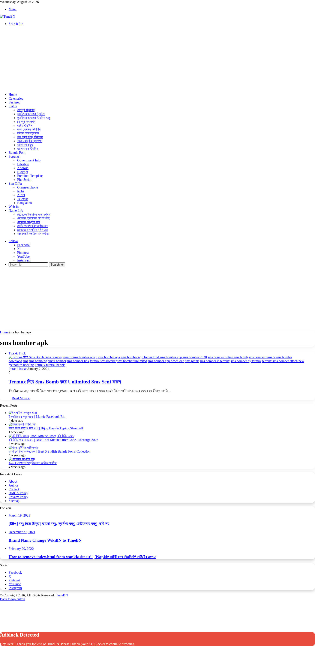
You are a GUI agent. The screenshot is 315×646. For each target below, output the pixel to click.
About (13, 481)
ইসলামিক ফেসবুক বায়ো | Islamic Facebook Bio (37, 416)
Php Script (24, 179)
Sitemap (14, 501)
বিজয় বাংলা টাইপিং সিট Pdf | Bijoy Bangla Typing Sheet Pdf (46, 428)
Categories (16, 98)
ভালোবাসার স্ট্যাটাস (27, 148)
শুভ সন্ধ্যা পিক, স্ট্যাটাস (30, 137)
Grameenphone (27, 187)
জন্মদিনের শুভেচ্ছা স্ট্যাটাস (31, 114)
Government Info (28, 160)
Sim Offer (15, 183)
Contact (14, 489)
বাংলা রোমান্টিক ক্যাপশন (29, 141)
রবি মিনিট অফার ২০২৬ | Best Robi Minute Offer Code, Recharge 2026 (53, 440)
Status (13, 106)
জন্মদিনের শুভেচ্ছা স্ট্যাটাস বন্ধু (33, 118)
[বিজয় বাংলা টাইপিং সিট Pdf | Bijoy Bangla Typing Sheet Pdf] (22, 424)
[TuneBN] (7, 16)
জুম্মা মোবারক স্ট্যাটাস (28, 129)
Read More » (21, 398)
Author (13, 485)
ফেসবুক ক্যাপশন (26, 121)
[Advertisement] (157, 59)
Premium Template (30, 176)
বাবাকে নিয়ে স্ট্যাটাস (28, 133)
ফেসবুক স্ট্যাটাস (25, 110)
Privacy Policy (18, 497)
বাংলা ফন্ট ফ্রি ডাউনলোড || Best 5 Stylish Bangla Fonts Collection (49, 451)
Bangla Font (17, 152)
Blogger (22, 172)
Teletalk (22, 199)
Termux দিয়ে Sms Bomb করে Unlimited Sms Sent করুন (65, 382)
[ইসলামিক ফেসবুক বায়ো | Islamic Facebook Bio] (23, 413)
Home (13, 94)
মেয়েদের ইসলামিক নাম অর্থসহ (33, 218)
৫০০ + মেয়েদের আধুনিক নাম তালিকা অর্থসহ (33, 463)
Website (14, 206)
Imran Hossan (18, 369)
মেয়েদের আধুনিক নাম (28, 222)
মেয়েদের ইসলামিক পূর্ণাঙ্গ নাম (32, 230)
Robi (20, 191)
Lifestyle (23, 164)
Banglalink (24, 203)
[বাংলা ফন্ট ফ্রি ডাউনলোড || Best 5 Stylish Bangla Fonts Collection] (24, 447)
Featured (14, 102)
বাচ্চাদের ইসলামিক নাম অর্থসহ (33, 234)
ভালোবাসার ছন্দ (25, 145)
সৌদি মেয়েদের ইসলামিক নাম (32, 226)
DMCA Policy (18, 493)
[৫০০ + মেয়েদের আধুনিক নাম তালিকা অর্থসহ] (22, 459)
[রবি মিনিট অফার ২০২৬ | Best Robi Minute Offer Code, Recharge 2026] (41, 436)
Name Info (16, 210)
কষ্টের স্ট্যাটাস (24, 125)
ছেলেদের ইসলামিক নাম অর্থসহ (33, 214)
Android (22, 168)
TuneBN (62, 595)
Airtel (21, 195)
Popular (14, 156)
